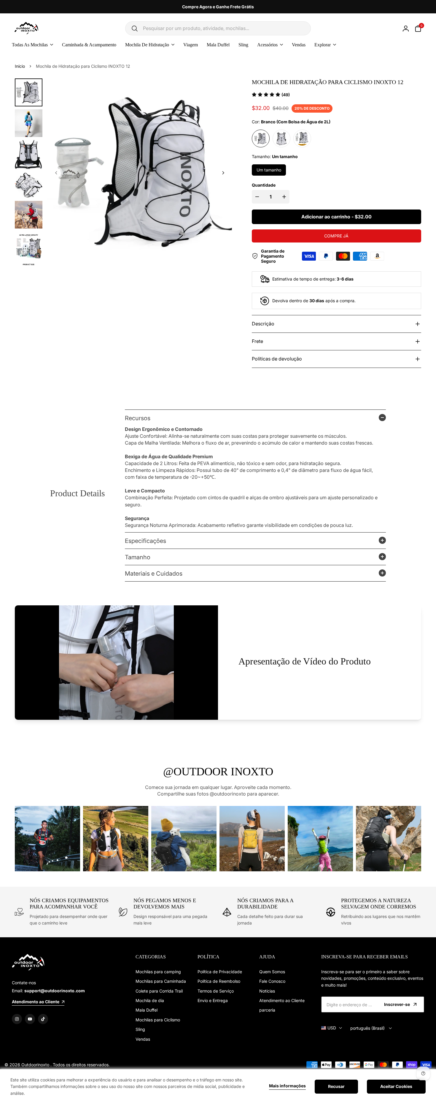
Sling (140, 1029)
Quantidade (264, 185)
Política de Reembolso (219, 981)
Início (20, 66)
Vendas (143, 1039)
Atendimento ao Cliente (282, 1000)
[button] (271, 94)
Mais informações (287, 1085)
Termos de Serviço (216, 990)
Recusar (336, 1086)
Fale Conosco (272, 981)
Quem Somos (272, 971)
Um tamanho (269, 169)
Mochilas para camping (158, 971)
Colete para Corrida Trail (159, 990)
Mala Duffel (146, 1009)
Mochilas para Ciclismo (158, 1019)
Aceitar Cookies (396, 1086)
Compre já (336, 235)
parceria (267, 1009)
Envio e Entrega (213, 1000)
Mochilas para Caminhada (161, 981)
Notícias (267, 990)
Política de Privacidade (220, 971)
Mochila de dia (150, 1000)
